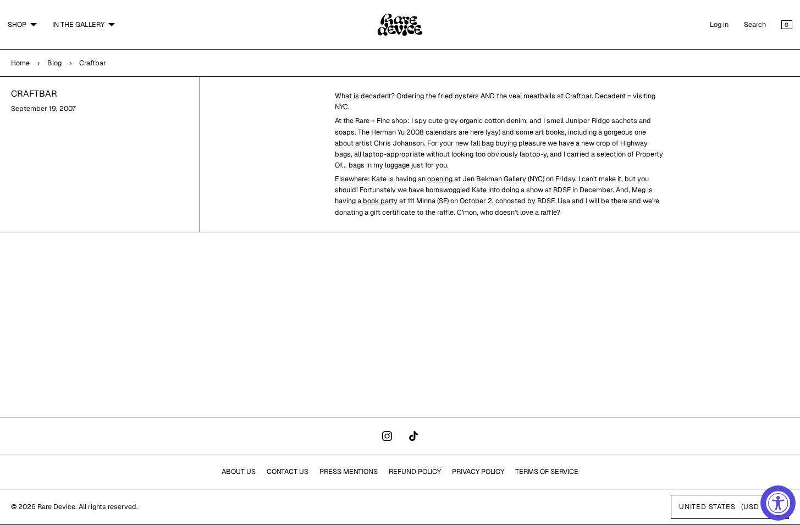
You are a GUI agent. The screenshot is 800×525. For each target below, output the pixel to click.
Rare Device (56, 506)
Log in (719, 24)
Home (20, 63)
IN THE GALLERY (78, 24)
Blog (54, 63)
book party (380, 200)
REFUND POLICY (415, 471)
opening (440, 178)
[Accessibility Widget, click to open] (778, 503)
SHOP (17, 24)
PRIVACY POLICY (478, 471)
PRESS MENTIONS (348, 471)
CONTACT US (287, 471)
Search (755, 24)
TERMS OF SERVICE (546, 471)
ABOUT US (239, 471)
